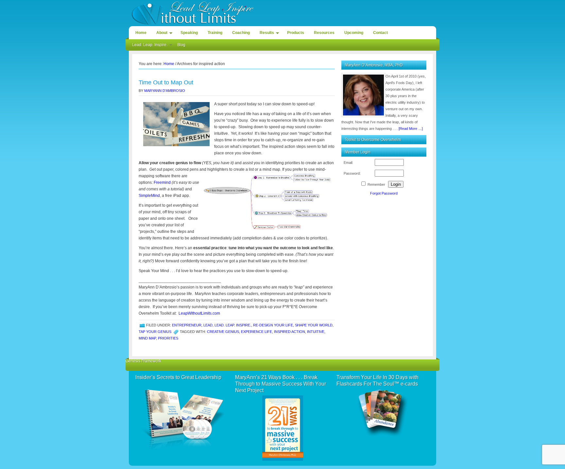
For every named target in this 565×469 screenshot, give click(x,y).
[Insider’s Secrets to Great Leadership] (182, 417)
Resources (324, 32)
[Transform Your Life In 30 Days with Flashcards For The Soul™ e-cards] (383, 413)
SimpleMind (149, 195)
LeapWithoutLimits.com (199, 313)
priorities (168, 338)
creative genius (223, 332)
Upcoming (353, 32)
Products (295, 32)
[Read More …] (411, 128)
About (160, 33)
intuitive (315, 332)
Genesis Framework (143, 361)
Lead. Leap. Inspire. (148, 46)
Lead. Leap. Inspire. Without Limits (282, 12)
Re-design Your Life (273, 325)
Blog (181, 45)
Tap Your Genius (155, 332)
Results (265, 33)
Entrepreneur (186, 325)
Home (140, 32)
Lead (208, 325)
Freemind (162, 182)
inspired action (289, 332)
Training (215, 32)
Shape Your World (314, 325)
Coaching (241, 32)
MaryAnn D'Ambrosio (164, 91)
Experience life (256, 332)
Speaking (189, 32)
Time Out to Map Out (166, 82)
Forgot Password (384, 193)
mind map (147, 338)
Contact (380, 32)
